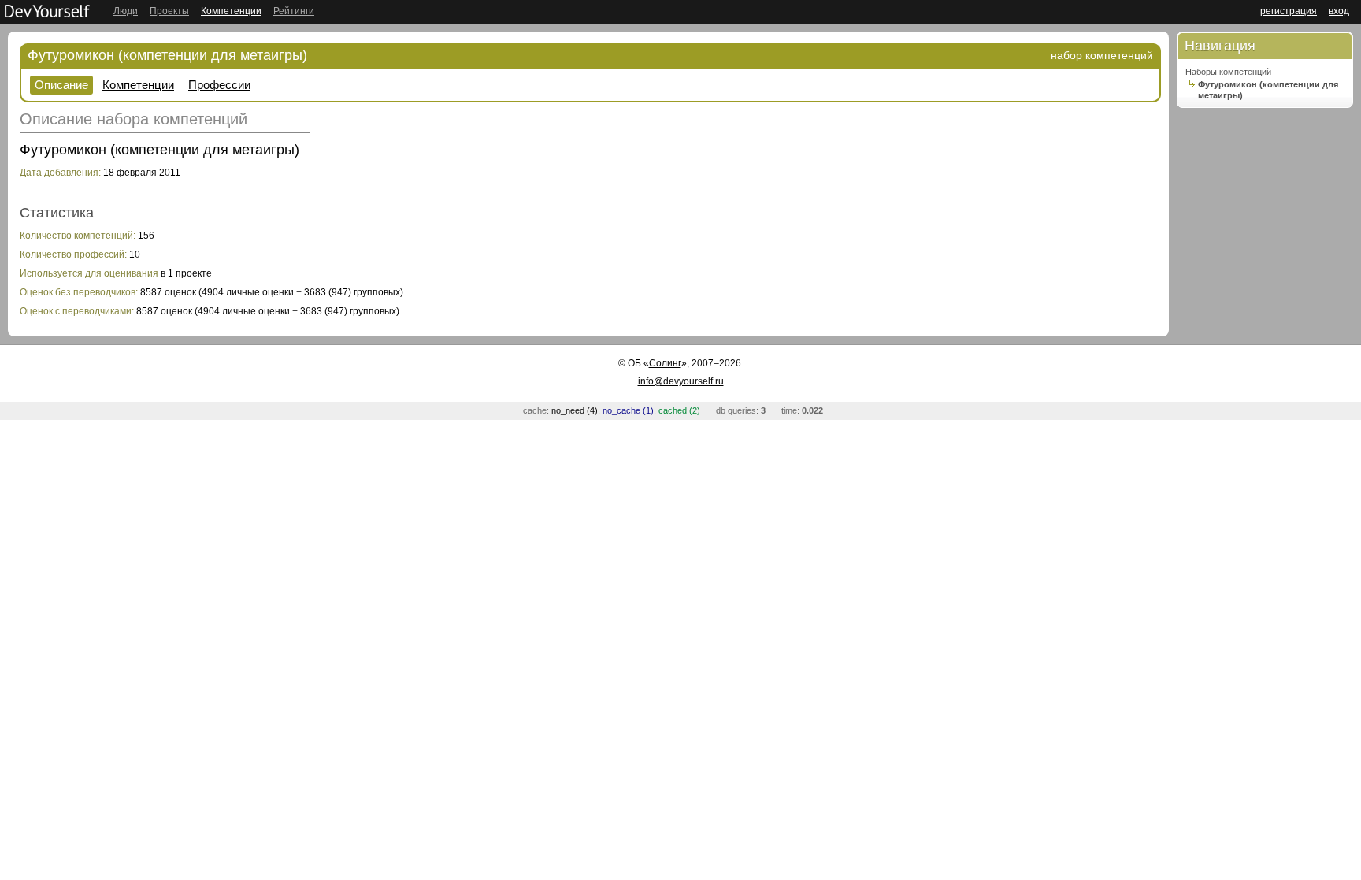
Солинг (665, 363)
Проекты (169, 11)
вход (1339, 11)
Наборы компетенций (1228, 71)
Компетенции (231, 11)
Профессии (219, 84)
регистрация (1288, 11)
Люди (125, 11)
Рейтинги (293, 11)
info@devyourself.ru (681, 381)
